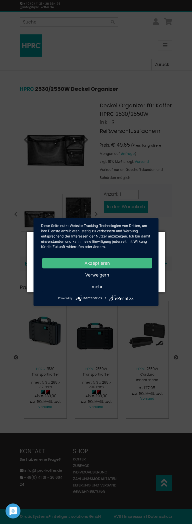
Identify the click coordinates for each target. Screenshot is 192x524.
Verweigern (97, 275)
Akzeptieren (97, 263)
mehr (97, 286)
